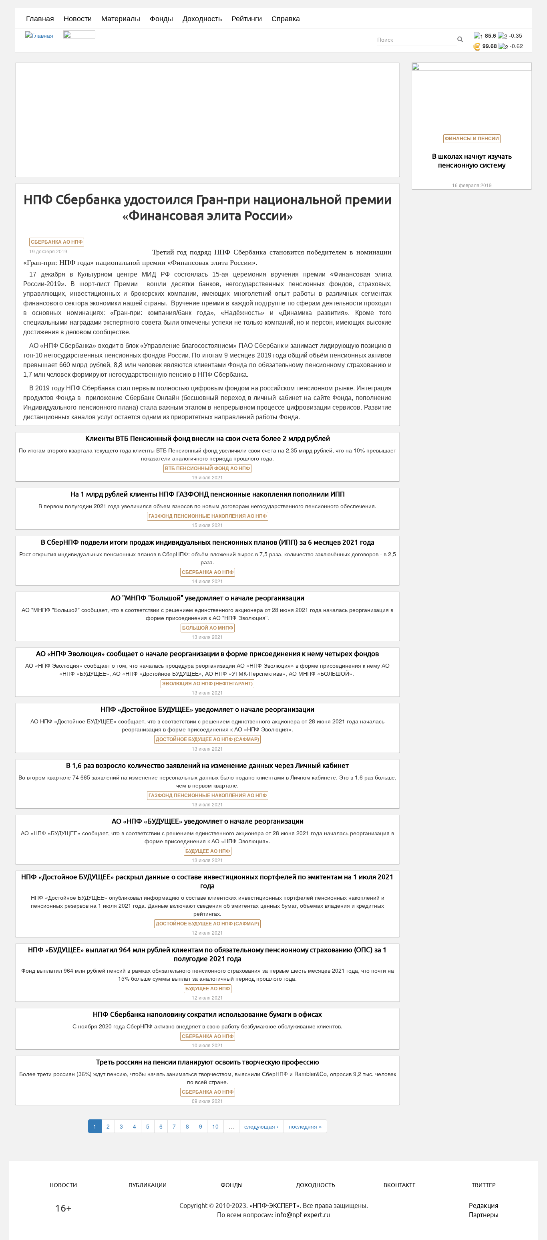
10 (215, 1126)
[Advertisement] (207, 120)
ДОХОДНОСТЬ (315, 1185)
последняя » (305, 1126)
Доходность (202, 18)
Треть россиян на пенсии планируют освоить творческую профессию (207, 1062)
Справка (285, 18)
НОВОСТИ (63, 1185)
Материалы (120, 18)
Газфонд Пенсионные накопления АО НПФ (208, 516)
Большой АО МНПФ (207, 628)
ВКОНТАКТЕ (400, 1185)
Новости (78, 18)
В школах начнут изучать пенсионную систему (472, 160)
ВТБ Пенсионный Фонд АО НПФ (207, 468)
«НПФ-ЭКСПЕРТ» (274, 1205)
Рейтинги (246, 18)
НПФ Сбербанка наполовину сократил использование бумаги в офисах (207, 1014)
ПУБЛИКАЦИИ (148, 1185)
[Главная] (42, 40)
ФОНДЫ (232, 1185)
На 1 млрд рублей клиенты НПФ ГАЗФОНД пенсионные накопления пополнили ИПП (207, 494)
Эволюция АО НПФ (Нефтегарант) (207, 684)
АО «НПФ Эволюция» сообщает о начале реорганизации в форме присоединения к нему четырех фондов (207, 653)
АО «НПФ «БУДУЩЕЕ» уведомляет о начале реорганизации (208, 821)
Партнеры (484, 1214)
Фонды (161, 18)
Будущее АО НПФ (207, 851)
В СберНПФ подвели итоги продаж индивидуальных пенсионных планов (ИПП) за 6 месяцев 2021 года (207, 542)
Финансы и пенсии (472, 138)
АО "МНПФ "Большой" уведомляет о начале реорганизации (207, 598)
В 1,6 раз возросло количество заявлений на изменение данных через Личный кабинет (207, 765)
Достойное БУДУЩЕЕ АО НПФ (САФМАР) (207, 739)
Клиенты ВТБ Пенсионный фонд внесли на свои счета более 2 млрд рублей (207, 438)
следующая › (261, 1126)
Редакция (484, 1205)
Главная (40, 18)
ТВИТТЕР (484, 1185)
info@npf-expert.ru (302, 1214)
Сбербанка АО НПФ (56, 242)
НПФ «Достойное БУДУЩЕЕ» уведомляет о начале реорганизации (207, 709)
